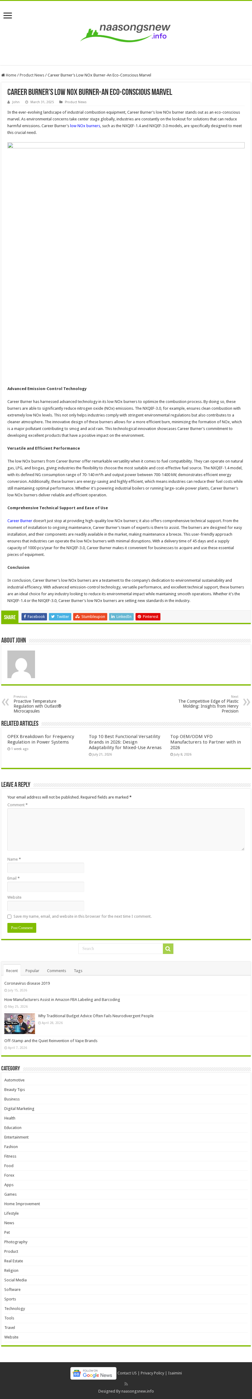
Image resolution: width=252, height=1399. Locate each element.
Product (11, 1251)
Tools (9, 1318)
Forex (9, 1175)
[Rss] (126, 1384)
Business (12, 1099)
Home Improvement (22, 1204)
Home (10, 75)
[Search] (168, 949)
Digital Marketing (19, 1108)
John (16, 102)
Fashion (11, 1146)
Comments (56, 970)
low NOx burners (85, 125)
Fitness (10, 1156)
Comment (17, 805)
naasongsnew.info (137, 1391)
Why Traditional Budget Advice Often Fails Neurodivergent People (96, 1016)
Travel (9, 1327)
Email (13, 878)
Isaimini (175, 1373)
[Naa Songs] (126, 32)
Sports (10, 1299)
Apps (9, 1184)
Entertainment (16, 1137)
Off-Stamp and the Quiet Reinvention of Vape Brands (50, 1040)
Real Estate (13, 1261)
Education (13, 1127)
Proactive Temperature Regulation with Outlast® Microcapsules (37, 704)
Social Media (15, 1280)
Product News (32, 75)
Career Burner (19, 520)
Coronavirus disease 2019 (27, 983)
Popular (32, 970)
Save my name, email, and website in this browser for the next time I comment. (83, 916)
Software (12, 1289)
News (9, 1223)
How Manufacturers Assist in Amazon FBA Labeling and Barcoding (62, 999)
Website (14, 897)
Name (14, 859)
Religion (11, 1270)
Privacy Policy (152, 1373)
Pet (7, 1232)
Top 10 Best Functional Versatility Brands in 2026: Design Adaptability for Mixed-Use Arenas (125, 742)
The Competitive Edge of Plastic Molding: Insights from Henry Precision (208, 704)
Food (9, 1165)
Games (10, 1194)
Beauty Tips (14, 1089)
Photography (15, 1242)
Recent (12, 970)
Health (9, 1118)
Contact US (127, 1373)
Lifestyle (11, 1213)
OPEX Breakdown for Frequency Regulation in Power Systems (40, 739)
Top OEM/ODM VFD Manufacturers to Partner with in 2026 (205, 742)
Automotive (14, 1080)
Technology (14, 1308)
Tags (78, 970)
